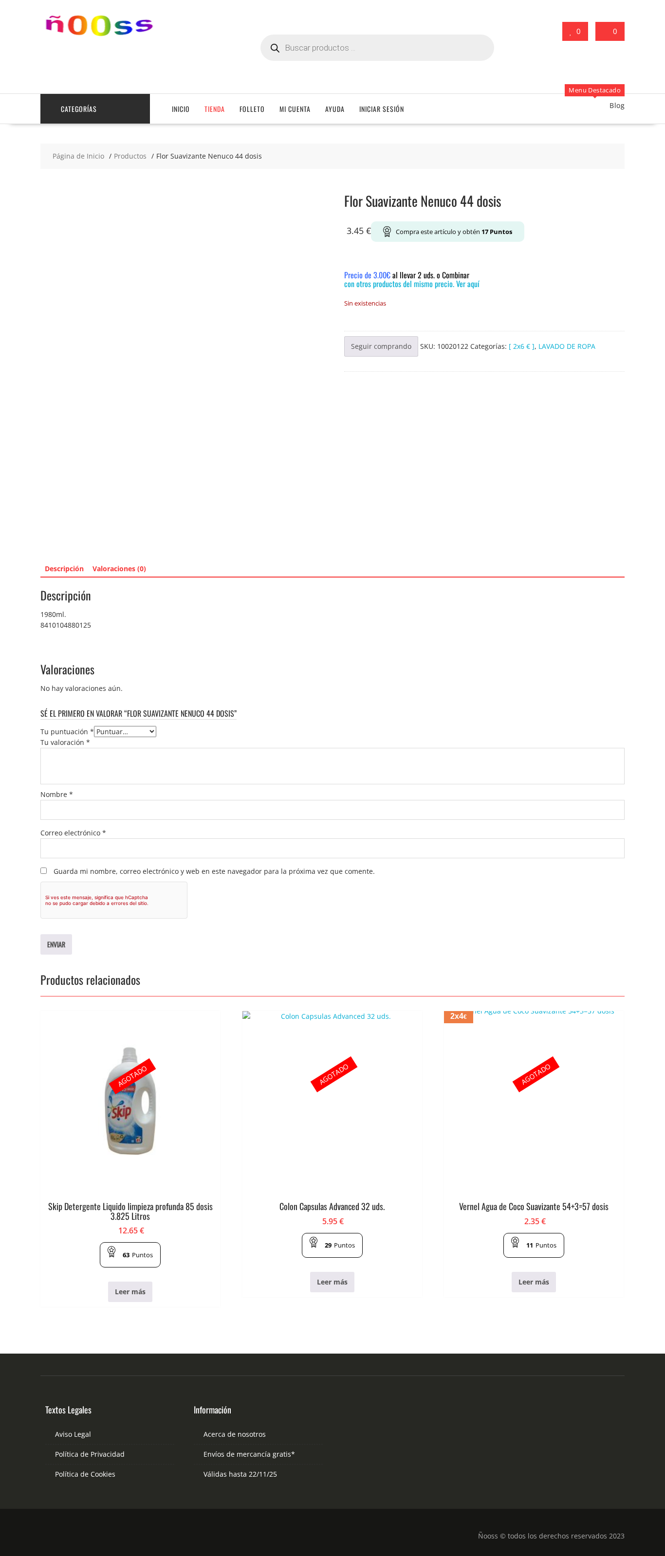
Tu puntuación (67, 731)
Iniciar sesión (381, 109)
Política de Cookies (85, 1474)
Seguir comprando (381, 346)
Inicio (181, 109)
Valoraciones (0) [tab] (119, 568)
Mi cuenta (295, 109)
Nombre (56, 794)
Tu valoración (65, 742)
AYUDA (335, 109)
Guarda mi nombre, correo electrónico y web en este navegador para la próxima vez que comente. (214, 871)
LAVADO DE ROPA (566, 346)
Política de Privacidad (90, 1454)
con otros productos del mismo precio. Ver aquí (412, 283)
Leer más (130, 1291)
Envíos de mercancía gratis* (249, 1454)
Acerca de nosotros (234, 1434)
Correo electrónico (73, 832)
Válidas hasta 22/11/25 (240, 1474)
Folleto (252, 109)
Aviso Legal (73, 1434)
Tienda (214, 109)
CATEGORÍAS (79, 109)
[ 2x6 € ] (522, 346)
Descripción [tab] (64, 568)
